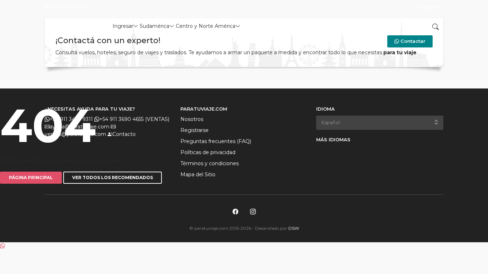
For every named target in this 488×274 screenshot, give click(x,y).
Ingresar (432, 7)
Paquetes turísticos (389, 26)
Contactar (412, 41)
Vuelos (253, 26)
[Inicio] (70, 24)
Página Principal (31, 177)
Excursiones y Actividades (324, 26)
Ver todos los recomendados (112, 177)
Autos (276, 26)
